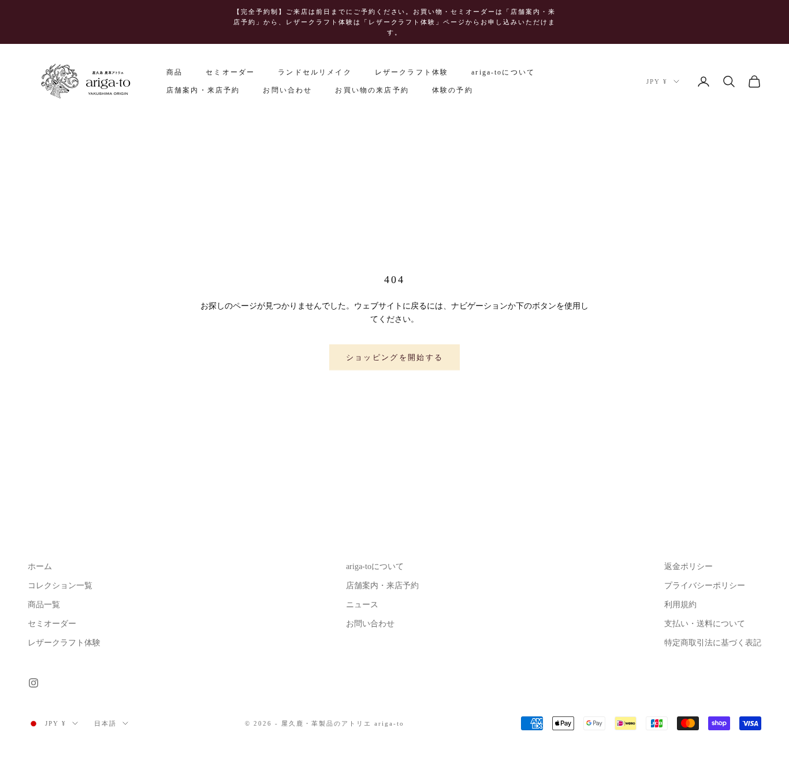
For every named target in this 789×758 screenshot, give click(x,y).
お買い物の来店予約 (371, 90)
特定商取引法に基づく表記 (712, 642)
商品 (174, 73)
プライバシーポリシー (704, 585)
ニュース (362, 604)
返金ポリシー (688, 566)
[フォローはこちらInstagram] (33, 683)
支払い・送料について (704, 623)
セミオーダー (230, 73)
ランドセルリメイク (314, 73)
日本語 (105, 723)
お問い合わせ (287, 90)
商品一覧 (44, 604)
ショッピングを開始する (395, 357)
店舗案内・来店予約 (203, 90)
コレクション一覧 (60, 585)
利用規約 (680, 604)
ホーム (40, 566)
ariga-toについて (503, 73)
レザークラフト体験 (411, 73)
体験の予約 (452, 90)
